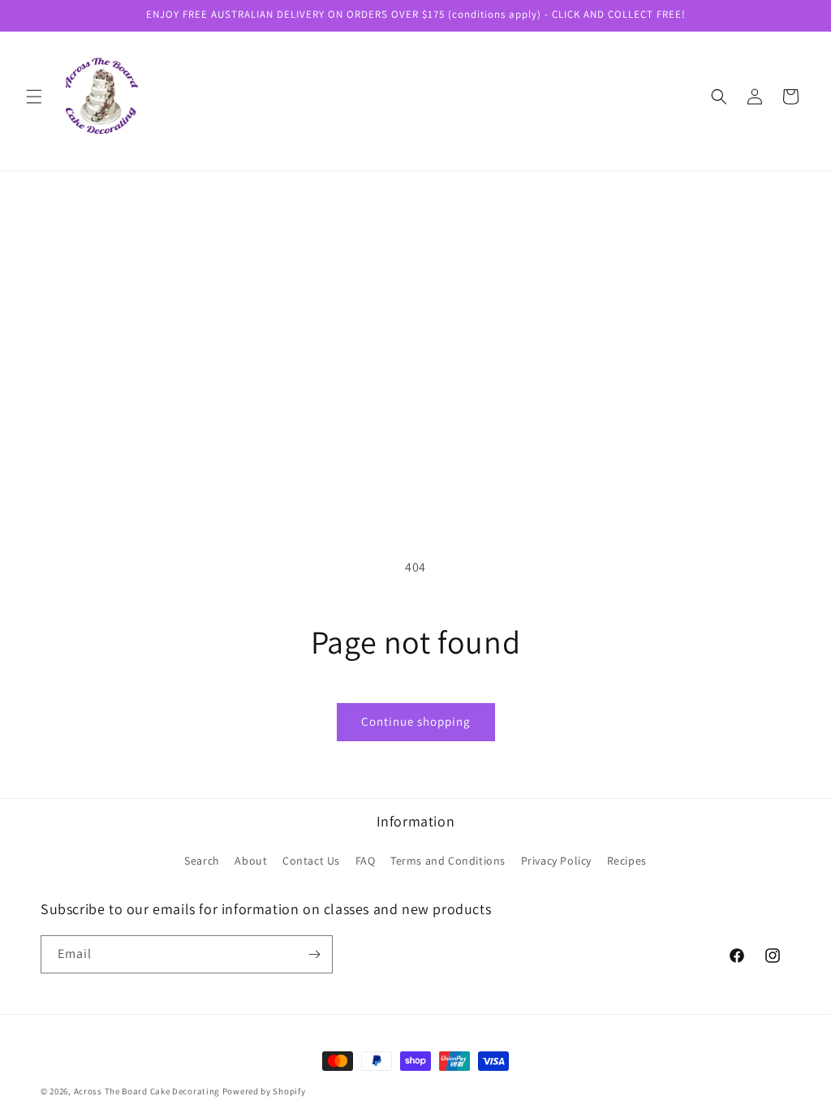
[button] (34, 96)
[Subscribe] (314, 954)
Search (202, 860)
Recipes (627, 860)
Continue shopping (416, 721)
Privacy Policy (556, 860)
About (251, 860)
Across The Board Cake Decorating (147, 1091)
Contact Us (311, 860)
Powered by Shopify (264, 1091)
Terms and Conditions (448, 860)
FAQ (365, 860)
